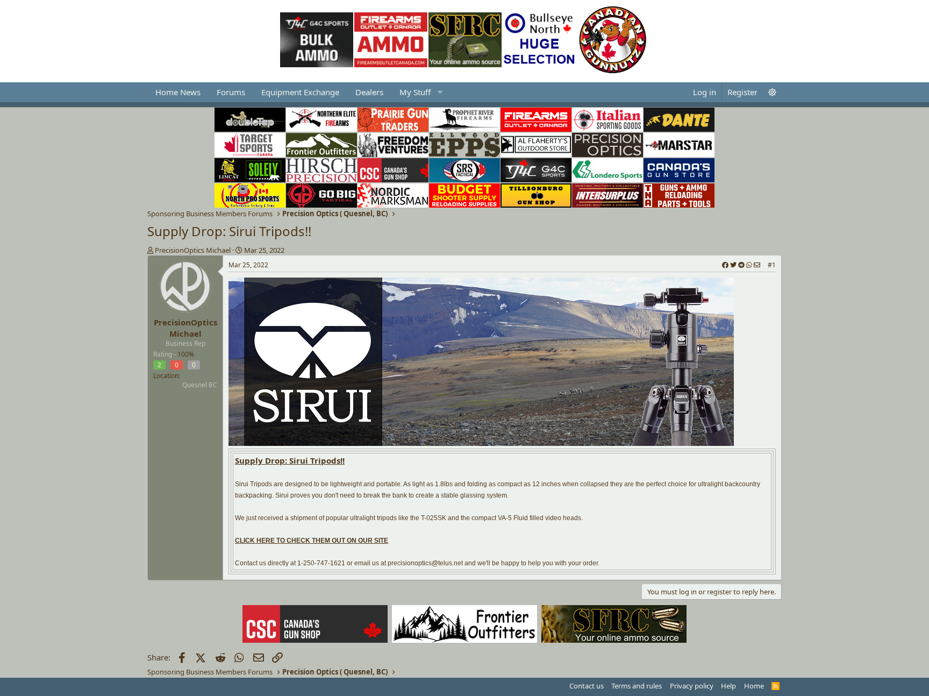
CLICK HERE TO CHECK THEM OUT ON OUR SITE (311, 540)
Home (754, 686)
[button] (419, 92)
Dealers (369, 92)
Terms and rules (636, 686)
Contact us (586, 686)
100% (185, 354)
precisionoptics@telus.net (425, 563)
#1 (772, 264)
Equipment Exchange (300, 92)
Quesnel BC (199, 384)
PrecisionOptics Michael (193, 250)
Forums (231, 92)
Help (728, 686)
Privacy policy (691, 686)
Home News (178, 92)
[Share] (741, 265)
